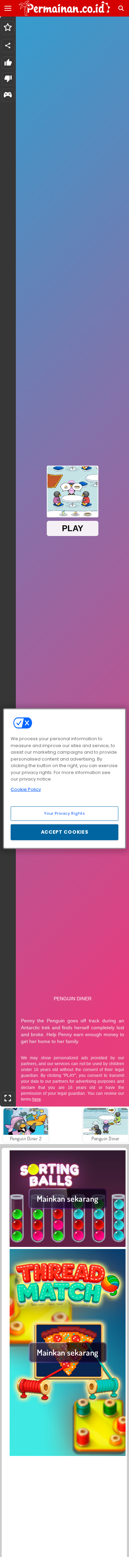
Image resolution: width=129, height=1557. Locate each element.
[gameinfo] (7, 95)
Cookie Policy (26, 789)
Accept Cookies (64, 832)
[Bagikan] (7, 45)
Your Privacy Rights (64, 813)
